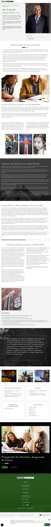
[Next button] (49, 144)
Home (3, 5)
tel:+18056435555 (13, 523)
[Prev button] (1, 144)
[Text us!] (47, 525)
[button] (2, 525)
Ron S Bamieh (5, 6)
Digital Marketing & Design (46, 515)
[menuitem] (23, 505)
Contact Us (5, 467)
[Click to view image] (11, 144)
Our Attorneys (15, 5)
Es (6, 5)
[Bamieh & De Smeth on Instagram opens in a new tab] (23, 505)
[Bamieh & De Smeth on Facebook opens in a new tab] (25, 505)
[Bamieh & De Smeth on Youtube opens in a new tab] (27, 505)
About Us (9, 5)
